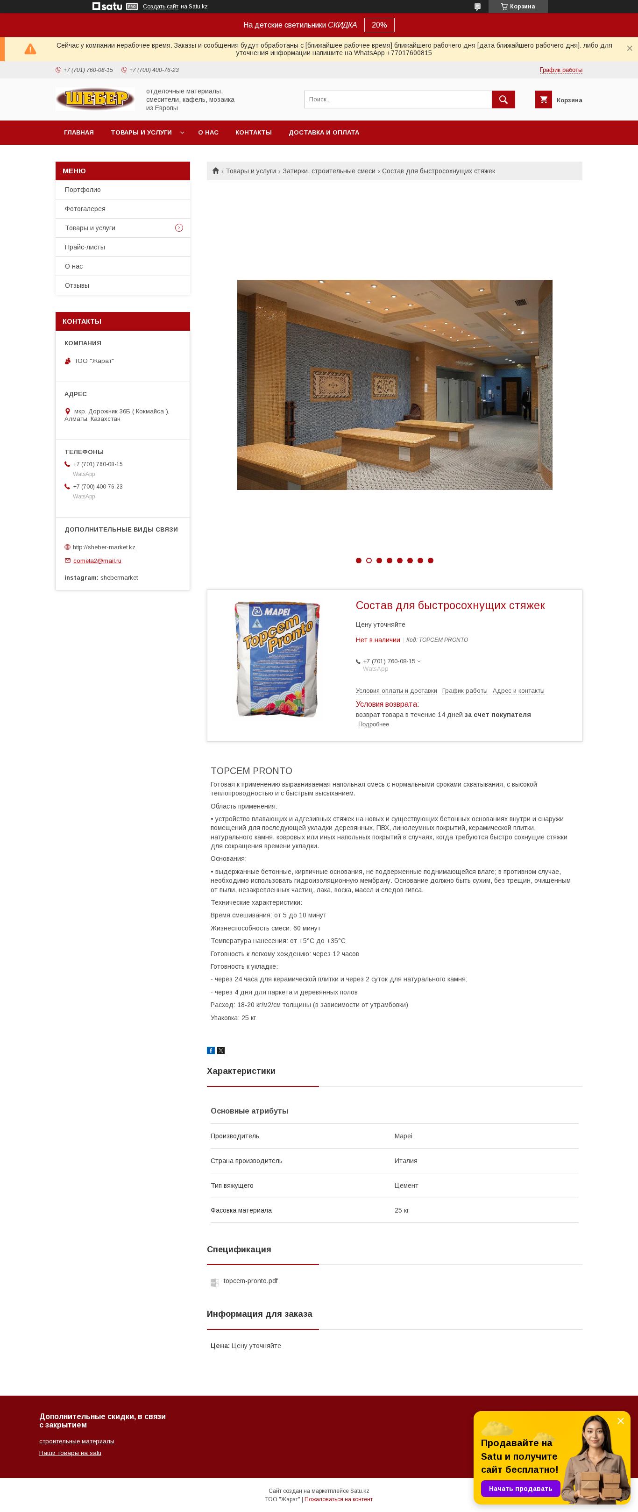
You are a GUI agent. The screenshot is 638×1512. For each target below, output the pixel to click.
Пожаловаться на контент (339, 1499)
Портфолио (83, 189)
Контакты (253, 132)
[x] (221, 1052)
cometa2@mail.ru (97, 560)
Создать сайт (160, 6)
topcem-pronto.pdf (250, 1281)
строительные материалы (76, 1441)
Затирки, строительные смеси (329, 171)
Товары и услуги (141, 132)
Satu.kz (359, 1491)
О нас (208, 132)
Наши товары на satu (70, 1452)
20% (379, 25)
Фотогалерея (85, 209)
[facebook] (211, 1052)
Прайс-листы (85, 247)
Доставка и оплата (324, 132)
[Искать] (503, 99)
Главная (79, 132)
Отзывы (77, 285)
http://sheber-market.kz (104, 547)
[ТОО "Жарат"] (95, 108)
